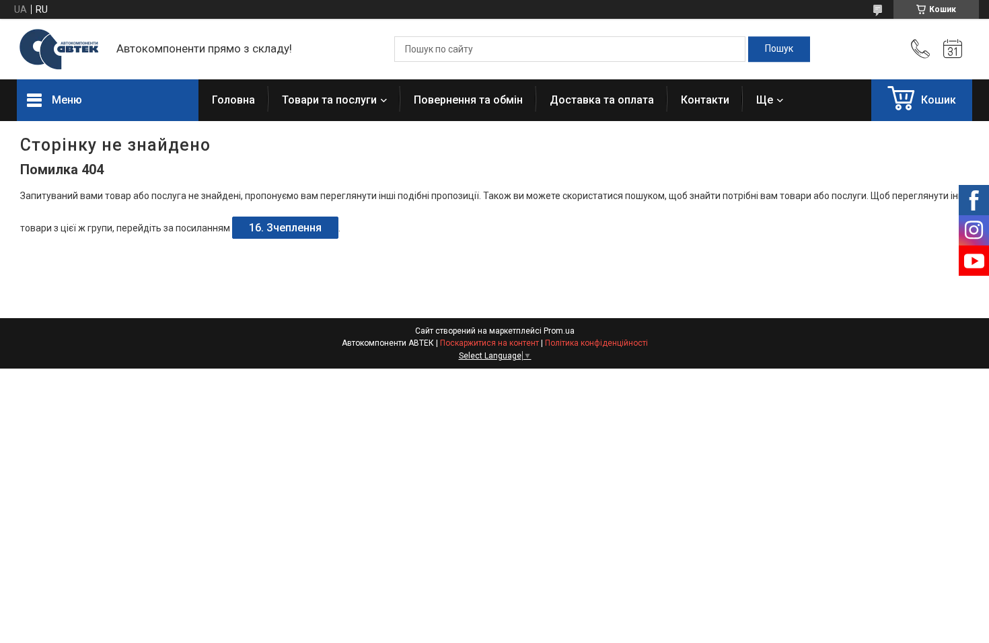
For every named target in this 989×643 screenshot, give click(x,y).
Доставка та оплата (602, 99)
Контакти (705, 99)
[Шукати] (779, 49)
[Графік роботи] (952, 49)
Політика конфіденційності (596, 343)
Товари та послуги (329, 99)
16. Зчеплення (285, 227)
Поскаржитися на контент (489, 343)
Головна (233, 99)
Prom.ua (559, 331)
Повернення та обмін (468, 99)
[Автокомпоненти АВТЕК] (59, 49)
